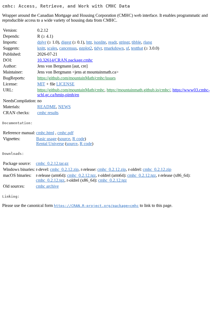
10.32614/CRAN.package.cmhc (65, 60)
